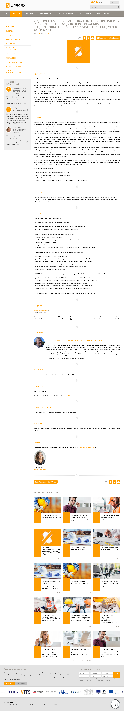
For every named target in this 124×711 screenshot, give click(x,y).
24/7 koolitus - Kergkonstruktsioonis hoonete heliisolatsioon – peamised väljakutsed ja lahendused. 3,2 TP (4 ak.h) (51, 551)
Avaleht (36, 33)
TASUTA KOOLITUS (85, 14)
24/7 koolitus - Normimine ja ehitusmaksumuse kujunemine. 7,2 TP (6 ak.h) (80, 583)
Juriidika (9, 35)
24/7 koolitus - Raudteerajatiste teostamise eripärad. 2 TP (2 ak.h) (110, 517)
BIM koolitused (12, 27)
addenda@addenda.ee (40, 469)
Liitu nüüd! (116, 674)
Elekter (9, 31)
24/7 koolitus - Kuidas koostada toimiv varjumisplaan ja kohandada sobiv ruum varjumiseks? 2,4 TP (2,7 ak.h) (80, 651)
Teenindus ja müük (14, 62)
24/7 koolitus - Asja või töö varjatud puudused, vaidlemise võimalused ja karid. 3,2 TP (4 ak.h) (80, 518)
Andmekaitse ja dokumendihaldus (14, 48)
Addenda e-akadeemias (41, 310)
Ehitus (9, 23)
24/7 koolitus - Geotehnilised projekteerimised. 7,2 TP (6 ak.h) (110, 548)
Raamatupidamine (13, 39)
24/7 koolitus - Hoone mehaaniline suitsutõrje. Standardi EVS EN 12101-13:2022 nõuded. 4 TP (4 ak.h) (51, 617)
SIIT (69, 395)
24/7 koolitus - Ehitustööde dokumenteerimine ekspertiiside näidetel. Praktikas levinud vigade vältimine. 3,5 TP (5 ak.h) (81, 617)
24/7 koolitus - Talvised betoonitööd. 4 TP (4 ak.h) (78, 548)
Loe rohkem (10, 683)
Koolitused (16, 14)
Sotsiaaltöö (11, 58)
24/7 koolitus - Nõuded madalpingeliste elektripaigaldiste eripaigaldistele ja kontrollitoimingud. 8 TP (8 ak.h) (110, 618)
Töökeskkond (11, 54)
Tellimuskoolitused (45, 14)
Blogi (98, 14)
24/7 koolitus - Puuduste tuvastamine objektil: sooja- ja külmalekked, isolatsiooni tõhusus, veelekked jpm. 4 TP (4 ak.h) (110, 652)
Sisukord (103, 2)
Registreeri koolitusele (108, 38)
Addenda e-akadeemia (15, 66)
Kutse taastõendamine (66, 14)
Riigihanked (11, 43)
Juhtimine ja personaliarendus (14, 71)
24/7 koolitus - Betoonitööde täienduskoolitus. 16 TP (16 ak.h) (51, 516)
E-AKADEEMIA (29, 14)
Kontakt (107, 14)
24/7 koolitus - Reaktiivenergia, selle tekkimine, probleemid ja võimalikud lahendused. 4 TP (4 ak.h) (110, 584)
